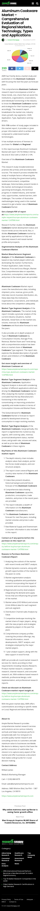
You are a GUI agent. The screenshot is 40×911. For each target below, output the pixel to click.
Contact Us (12, 902)
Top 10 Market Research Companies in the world (19, 880)
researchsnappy (13, 40)
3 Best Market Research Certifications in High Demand (18, 885)
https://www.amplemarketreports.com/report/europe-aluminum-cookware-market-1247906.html (20, 372)
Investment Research (19, 859)
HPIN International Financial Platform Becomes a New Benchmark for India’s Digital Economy (18, 873)
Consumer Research (6, 859)
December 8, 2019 (29, 40)
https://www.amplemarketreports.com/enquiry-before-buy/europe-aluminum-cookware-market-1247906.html (20, 546)
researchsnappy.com (13, 906)
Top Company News (31, 855)
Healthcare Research (19, 854)
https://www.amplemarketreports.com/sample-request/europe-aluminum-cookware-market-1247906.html (20, 217)
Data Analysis (5, 865)
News (17, 864)
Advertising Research (6, 854)
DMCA (4, 902)
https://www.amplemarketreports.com (17, 796)
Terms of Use (18, 899)
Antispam (30, 899)
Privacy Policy (6, 899)
